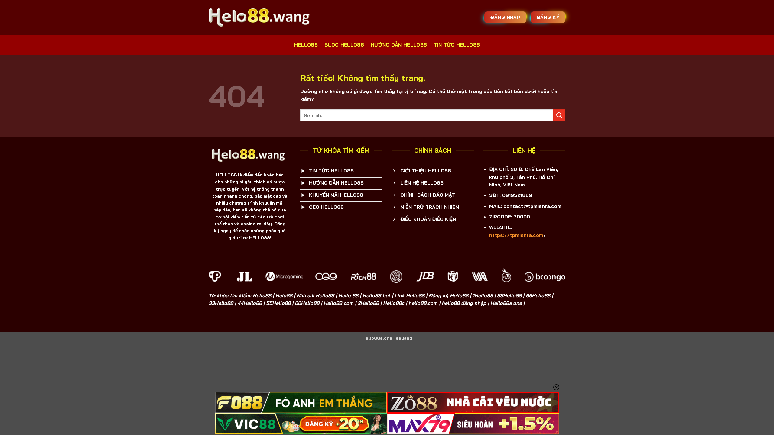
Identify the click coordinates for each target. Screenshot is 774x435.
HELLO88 (306, 45)
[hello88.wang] (261, 17)
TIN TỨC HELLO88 (457, 45)
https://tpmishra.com (516, 235)
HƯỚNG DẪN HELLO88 (399, 45)
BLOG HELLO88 (344, 45)
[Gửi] (559, 115)
